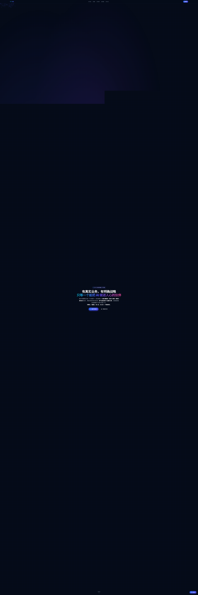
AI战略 (94, 1)
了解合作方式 (105, 309)
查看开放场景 (94, 309)
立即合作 (193, 592)
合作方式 (107, 1)
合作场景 (98, 1)
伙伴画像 (102, 1)
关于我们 (89, 1)
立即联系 (185, 1)
